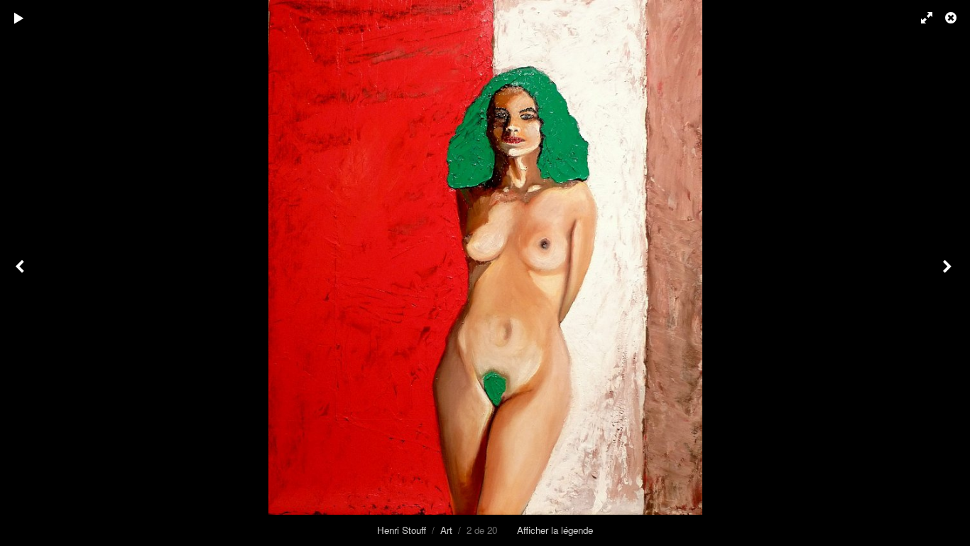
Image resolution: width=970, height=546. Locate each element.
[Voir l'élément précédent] (21, 273)
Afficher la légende (555, 530)
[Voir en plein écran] (920, 18)
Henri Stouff (401, 530)
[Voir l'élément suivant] (948, 273)
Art (446, 530)
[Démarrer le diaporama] (19, 18)
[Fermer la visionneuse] (952, 18)
